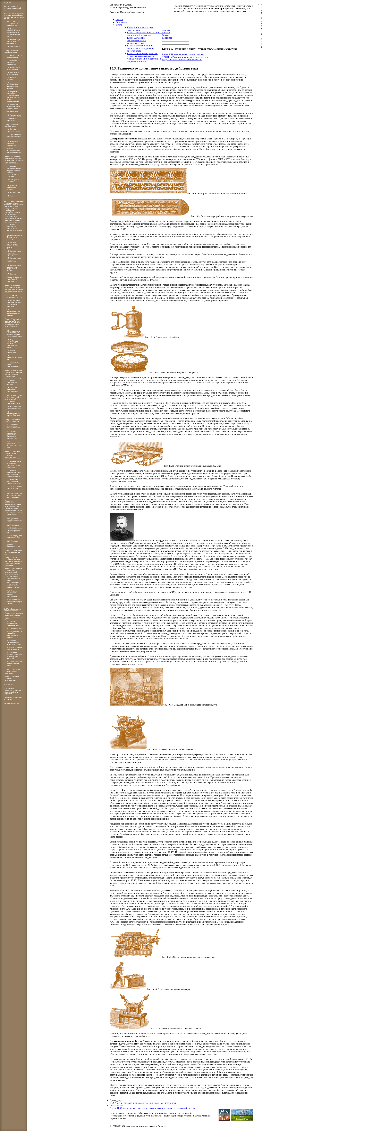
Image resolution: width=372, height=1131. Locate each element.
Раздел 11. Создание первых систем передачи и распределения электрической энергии (153, 1108)
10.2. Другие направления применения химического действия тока (143, 1103)
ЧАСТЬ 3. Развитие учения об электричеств (184, 57)
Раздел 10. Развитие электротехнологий (182, 59)
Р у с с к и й (261, 39)
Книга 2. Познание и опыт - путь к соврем (183, 54)
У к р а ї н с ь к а (261, 16)
